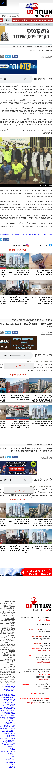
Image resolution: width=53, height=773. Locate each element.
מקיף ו (13, 756)
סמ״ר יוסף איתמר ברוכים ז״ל (38, 486)
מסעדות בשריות (9, 612)
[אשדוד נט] (35, 612)
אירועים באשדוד (9, 719)
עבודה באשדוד (9, 735)
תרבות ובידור (10, 619)
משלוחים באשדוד (9, 706)
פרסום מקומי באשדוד (7, 696)
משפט (12, 666)
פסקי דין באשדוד (9, 668)
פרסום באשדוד (9, 730)
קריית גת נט (11, 746)
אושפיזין (12, 766)
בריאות (26, 24)
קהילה (8, 20)
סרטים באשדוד (9, 683)
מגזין (13, 625)
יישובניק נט (11, 701)
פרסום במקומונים (9, 702)
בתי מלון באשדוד (9, 699)
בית (50, 20)
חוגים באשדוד (10, 722)
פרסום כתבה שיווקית (8, 733)
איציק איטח (11, 753)
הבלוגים (12, 651)
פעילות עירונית (37, 24)
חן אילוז (12, 758)
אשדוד (45, 362)
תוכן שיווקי (11, 661)
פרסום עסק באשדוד (8, 686)
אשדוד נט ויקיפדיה (8, 732)
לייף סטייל (11, 663)
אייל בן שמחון (10, 691)
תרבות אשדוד (37, 362)
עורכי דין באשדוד (9, 725)
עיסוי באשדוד (10, 760)
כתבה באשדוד (10, 737)
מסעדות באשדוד (9, 707)
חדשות (42, 20)
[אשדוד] (36, 17)
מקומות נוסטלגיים (8, 656)
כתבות (13, 627)
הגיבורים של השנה (8, 631)
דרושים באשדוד (9, 720)
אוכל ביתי (11, 614)
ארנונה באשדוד (9, 724)
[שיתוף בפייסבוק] (14, 57)
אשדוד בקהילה (34, 46)
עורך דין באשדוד (9, 745)
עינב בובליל (11, 755)
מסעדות (12, 610)
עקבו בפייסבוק (43, 245)
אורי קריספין (32, 655)
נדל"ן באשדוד (10, 684)
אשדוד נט (47, 46)
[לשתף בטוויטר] (7, 57)
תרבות (16, 20)
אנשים (6, 627)
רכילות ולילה (10, 602)
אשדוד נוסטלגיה (8, 654)
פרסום (12, 750)
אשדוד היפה (16, 24)
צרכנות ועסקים (9, 659)
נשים (13, 678)
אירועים (12, 637)
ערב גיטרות (28, 362)
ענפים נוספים (10, 624)
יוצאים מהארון (8, 605)
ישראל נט (11, 688)
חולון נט (12, 748)
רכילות (25, 20)
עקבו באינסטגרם (19, 245)
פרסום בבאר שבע (9, 714)
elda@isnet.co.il (44, 650)
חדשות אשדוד (9, 607)
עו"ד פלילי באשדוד (8, 742)
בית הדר (12, 768)
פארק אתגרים (10, 763)
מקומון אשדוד (10, 704)
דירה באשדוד (10, 740)
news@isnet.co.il (43, 662)
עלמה (13, 764)
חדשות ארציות (10, 609)
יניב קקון (12, 761)
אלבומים (11, 636)
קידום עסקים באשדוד (7, 697)
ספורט (34, 20)
